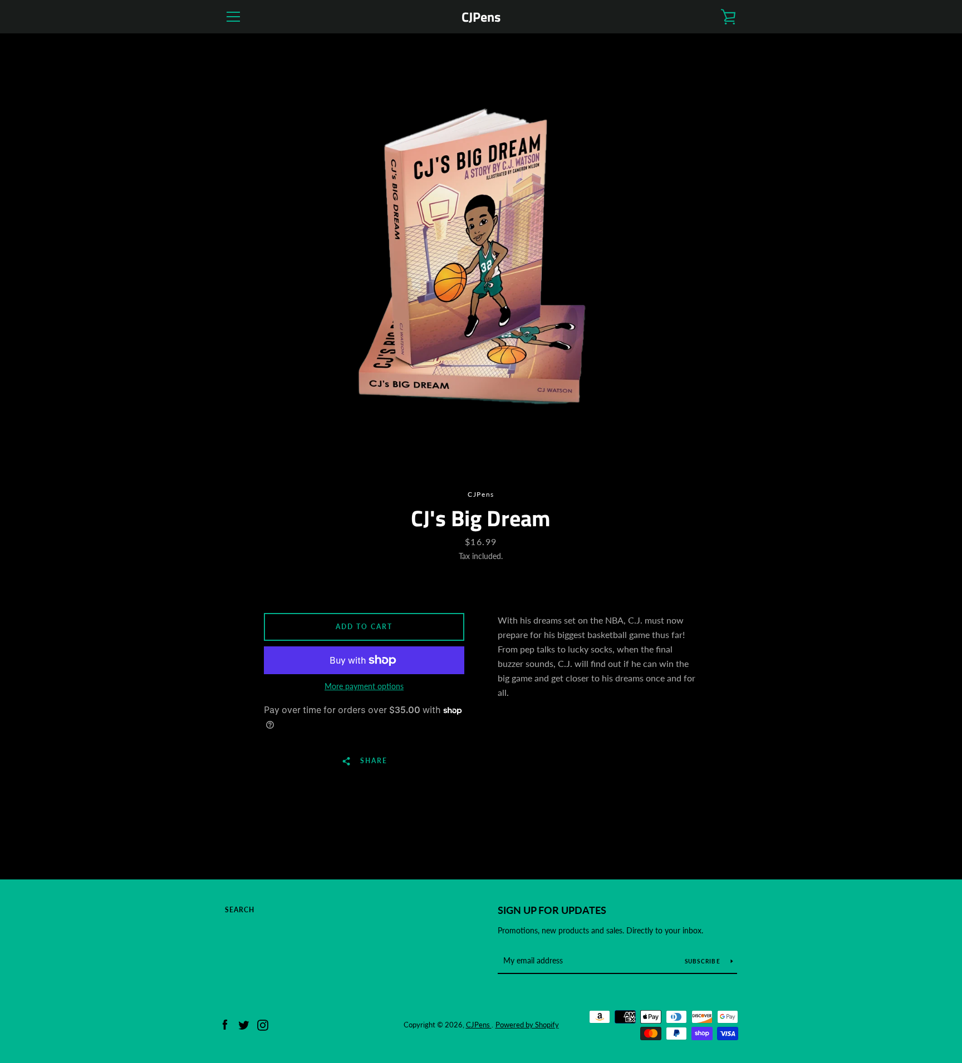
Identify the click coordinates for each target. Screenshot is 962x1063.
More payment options (364, 686)
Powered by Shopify (527, 1024)
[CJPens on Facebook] (224, 1023)
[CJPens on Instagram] (262, 1023)
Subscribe (704, 961)
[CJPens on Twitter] (243, 1023)
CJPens (481, 17)
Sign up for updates (552, 910)
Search (239, 910)
